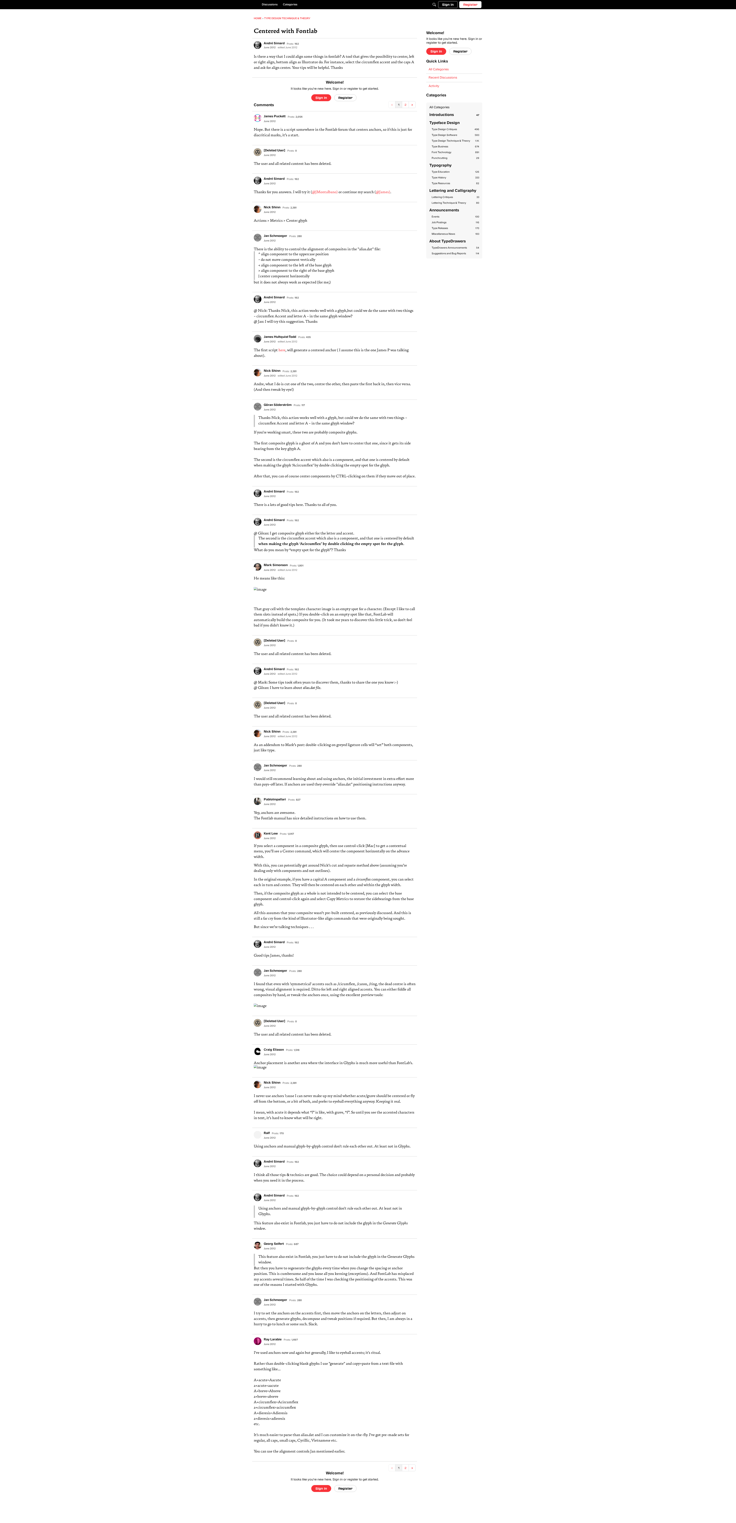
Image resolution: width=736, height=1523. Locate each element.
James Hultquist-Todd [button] (280, 337)
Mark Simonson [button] (276, 565)
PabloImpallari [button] (275, 799)
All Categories (439, 69)
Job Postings (455, 222)
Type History (455, 177)
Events (455, 217)
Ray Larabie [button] (273, 1339)
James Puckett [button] (275, 116)
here (281, 350)
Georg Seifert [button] (274, 1244)
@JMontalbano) (325, 192)
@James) (383, 192)
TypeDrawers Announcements (455, 248)
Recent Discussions (443, 77)
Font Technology (455, 152)
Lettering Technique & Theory (455, 203)
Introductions (454, 115)
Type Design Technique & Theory (455, 141)
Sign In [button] (321, 97)
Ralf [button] (267, 1133)
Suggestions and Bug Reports (455, 253)
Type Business (455, 146)
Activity (434, 86)
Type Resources (455, 183)
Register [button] (345, 97)
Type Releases (455, 228)
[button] (257, 45)
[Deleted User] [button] (274, 150)
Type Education (455, 172)
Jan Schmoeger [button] (275, 236)
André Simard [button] (274, 43)
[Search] (434, 4)
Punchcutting (455, 158)
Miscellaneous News (455, 234)
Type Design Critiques (455, 129)
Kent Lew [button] (271, 833)
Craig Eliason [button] (274, 1049)
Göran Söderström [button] (278, 405)
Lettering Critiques (455, 197)
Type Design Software (455, 135)
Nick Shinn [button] (272, 207)
